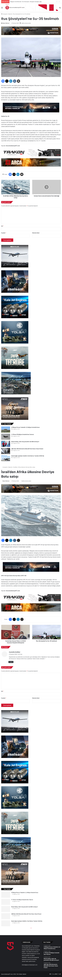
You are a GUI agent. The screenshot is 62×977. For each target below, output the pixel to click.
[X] (6, 81)
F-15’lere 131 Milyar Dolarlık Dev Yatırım (22, 434)
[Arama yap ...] (60, 8)
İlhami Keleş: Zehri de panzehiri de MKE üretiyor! (25, 441)
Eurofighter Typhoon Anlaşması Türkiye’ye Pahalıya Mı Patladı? (25, 1)
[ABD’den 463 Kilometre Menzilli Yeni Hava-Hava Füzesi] (5, 451)
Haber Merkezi (5, 23)
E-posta (3, 232)
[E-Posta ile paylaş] (18, 81)
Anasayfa (4, 14)
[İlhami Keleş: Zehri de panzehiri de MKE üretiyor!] (5, 444)
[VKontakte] (14, 81)
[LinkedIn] (10, 81)
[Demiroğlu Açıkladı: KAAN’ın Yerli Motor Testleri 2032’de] (5, 458)
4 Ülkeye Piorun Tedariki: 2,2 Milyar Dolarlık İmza (25, 427)
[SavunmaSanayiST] (31, 7)
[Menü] (2, 8)
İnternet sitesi (35, 232)
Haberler (10, 14)
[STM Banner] (31, 108)
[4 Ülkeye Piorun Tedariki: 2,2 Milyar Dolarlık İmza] (5, 430)
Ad (2, 226)
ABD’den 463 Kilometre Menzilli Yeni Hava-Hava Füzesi (27, 449)
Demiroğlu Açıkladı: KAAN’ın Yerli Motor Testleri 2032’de (27, 456)
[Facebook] (3, 81)
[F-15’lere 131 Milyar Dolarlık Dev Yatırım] (5, 437)
